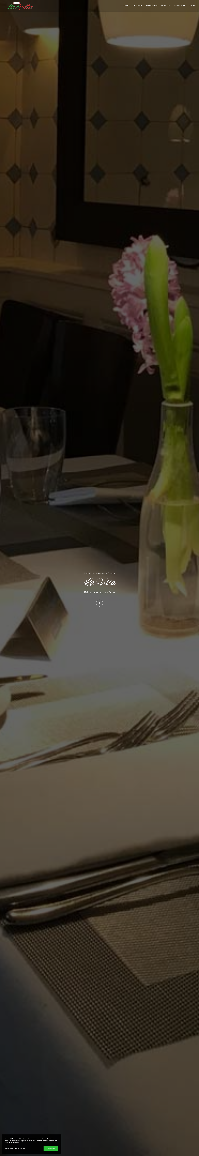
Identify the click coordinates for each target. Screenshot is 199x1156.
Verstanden (51, 1148)
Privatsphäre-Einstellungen (15, 1148)
